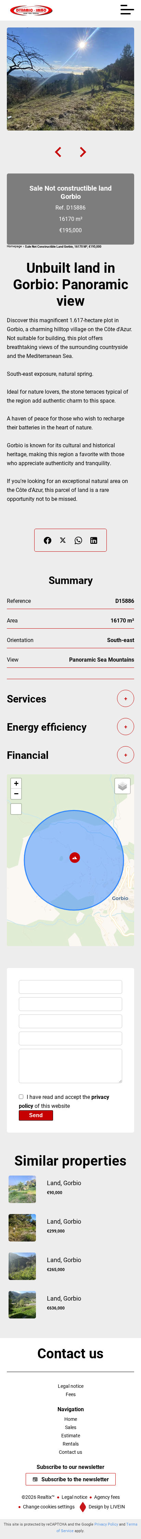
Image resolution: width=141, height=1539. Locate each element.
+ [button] (16, 783)
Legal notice (74, 1497)
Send (36, 1115)
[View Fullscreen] (16, 809)
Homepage (14, 246)
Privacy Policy (106, 1524)
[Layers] (122, 786)
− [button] (16, 793)
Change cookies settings (49, 1506)
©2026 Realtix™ (38, 1497)
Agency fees (107, 1497)
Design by (106, 1506)
